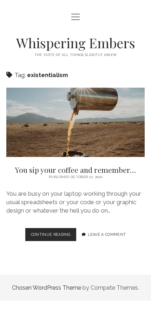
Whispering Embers (75, 43)
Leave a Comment (107, 234)
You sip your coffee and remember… (75, 122)
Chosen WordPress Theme (46, 287)
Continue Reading (53, 236)
